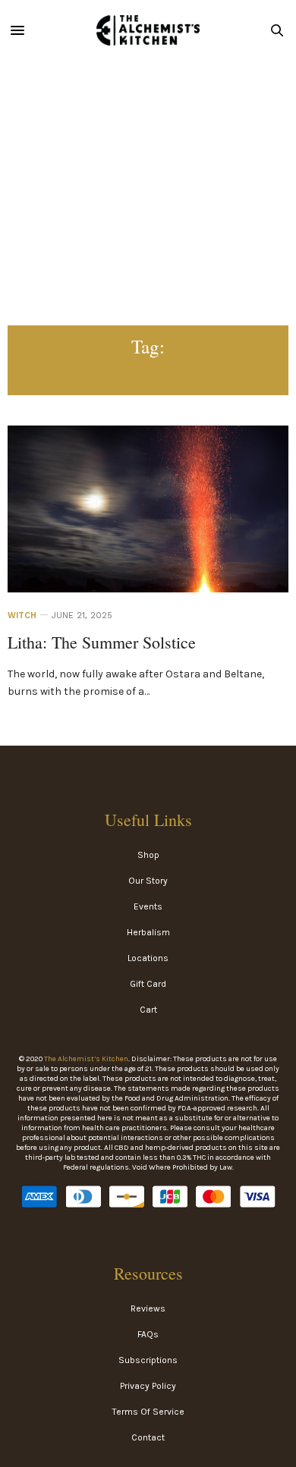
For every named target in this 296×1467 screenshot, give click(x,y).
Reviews (148, 1308)
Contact (148, 1437)
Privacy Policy (148, 1386)
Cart (148, 1009)
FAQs (148, 1334)
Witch (22, 615)
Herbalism (148, 932)
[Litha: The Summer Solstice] (148, 532)
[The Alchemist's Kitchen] (148, 30)
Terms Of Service (148, 1411)
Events (148, 906)
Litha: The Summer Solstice (102, 642)
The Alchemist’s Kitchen (86, 1058)
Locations (148, 958)
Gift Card (148, 984)
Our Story (148, 880)
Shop (148, 855)
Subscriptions (148, 1360)
